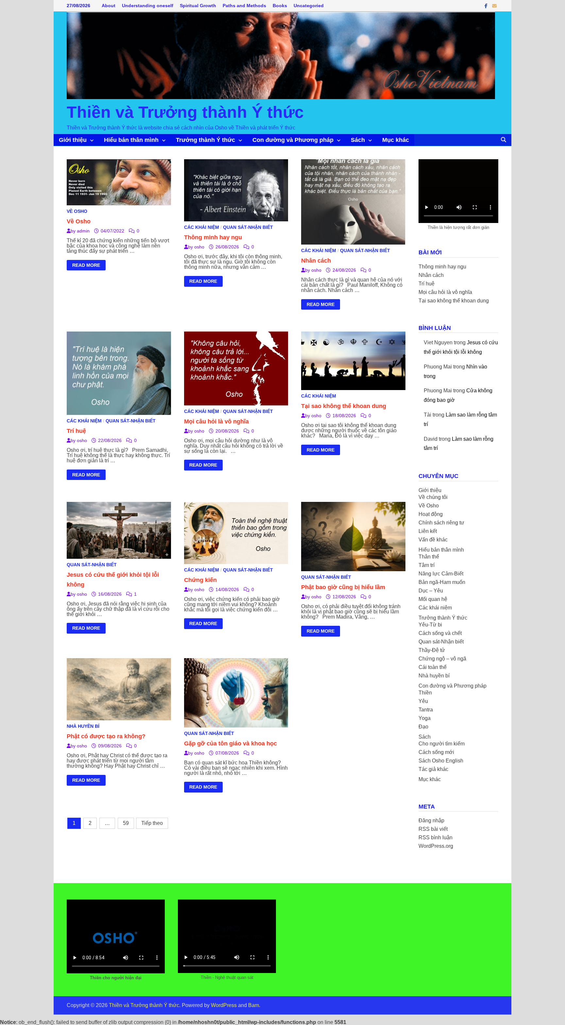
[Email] (494, 6)
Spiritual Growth (198, 5)
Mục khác (395, 140)
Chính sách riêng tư (441, 522)
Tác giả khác (433, 769)
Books (280, 5)
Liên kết (428, 531)
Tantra (426, 709)
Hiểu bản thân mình (131, 140)
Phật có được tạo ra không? (106, 736)
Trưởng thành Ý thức (205, 140)
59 (126, 823)
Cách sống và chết (440, 633)
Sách (358, 140)
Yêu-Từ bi (430, 624)
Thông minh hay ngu (213, 237)
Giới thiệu (73, 140)
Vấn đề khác (433, 539)
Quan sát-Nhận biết (248, 227)
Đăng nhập (431, 820)
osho (199, 246)
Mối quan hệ (433, 599)
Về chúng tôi (433, 497)
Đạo (423, 726)
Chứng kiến (200, 580)
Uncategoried (309, 5)
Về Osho (77, 211)
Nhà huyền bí (83, 726)
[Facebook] (486, 6)
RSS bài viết (433, 829)
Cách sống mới (436, 752)
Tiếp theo (152, 823)
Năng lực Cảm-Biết (441, 573)
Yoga (425, 718)
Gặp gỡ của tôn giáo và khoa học (230, 743)
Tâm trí (427, 565)
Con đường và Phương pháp (293, 140)
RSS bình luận (436, 837)
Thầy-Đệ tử (432, 650)
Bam (253, 1005)
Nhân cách (316, 260)
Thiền (425, 692)
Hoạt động (431, 514)
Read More (86, 266)
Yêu (423, 701)
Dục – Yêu (431, 590)
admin (83, 230)
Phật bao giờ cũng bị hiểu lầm (343, 587)
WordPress (224, 1005)
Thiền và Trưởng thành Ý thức (185, 112)
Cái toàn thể (433, 667)
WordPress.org (436, 846)
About (108, 5)
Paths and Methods (244, 5)
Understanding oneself (147, 5)
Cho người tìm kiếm (442, 743)
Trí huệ (76, 431)
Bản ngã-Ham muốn (442, 582)
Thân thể (429, 556)
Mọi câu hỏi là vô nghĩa (216, 421)
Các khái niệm (201, 227)
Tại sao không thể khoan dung (343, 406)
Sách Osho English (441, 760)
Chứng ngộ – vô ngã (442, 658)
